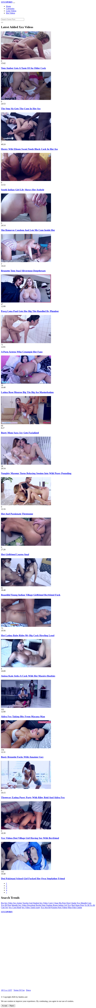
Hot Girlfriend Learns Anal (15, 554)
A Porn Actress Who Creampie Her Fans (21, 351)
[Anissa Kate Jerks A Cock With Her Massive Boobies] (26, 667)
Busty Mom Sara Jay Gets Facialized (20, 432)
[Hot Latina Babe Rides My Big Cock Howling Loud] (26, 626)
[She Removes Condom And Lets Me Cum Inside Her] (26, 221)
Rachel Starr (41, 905)
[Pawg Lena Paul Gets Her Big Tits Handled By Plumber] (26, 302)
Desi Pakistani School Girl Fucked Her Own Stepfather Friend (33, 878)
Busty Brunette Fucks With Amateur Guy (22, 757)
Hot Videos (10, 13)
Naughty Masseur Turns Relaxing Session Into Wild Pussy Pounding (36, 473)
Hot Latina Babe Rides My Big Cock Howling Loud (27, 635)
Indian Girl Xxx (64, 905)
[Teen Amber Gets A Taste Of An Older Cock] (26, 59)
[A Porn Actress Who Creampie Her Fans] (26, 342)
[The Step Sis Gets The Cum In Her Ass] (26, 99)
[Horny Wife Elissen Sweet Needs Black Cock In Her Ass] (26, 140)
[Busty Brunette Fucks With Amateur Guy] (26, 748)
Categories (10, 8)
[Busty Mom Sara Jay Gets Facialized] (26, 423)
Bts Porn (62, 903)
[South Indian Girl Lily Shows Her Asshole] (26, 180)
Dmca (28, 990)
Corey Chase (53, 903)
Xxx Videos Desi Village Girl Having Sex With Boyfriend (30, 838)
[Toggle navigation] (14, 2)
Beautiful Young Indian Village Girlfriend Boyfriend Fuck (30, 595)
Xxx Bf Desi (6, 905)
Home (8, 6)
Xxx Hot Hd (46, 907)
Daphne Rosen (52, 905)
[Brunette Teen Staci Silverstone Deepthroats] (26, 261)
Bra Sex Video (7, 903)
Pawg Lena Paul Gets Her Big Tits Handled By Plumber (30, 311)
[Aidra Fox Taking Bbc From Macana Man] (26, 707)
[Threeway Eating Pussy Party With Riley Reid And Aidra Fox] (26, 788)
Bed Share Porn (78, 905)
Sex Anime (17, 903)
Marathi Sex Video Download (23, 905)
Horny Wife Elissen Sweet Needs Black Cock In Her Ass (29, 149)
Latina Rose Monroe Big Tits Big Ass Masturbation (27, 392)
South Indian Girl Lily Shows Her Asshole (22, 189)
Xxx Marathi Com (84, 903)
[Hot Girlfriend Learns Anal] (26, 545)
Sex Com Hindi (15, 907)
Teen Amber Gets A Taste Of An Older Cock (23, 68)
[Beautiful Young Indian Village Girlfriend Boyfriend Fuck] (26, 586)
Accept (4, 1006)
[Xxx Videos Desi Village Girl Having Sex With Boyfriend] (26, 829)
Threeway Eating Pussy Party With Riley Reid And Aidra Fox (33, 797)
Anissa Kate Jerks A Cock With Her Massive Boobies (28, 676)
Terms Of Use (19, 990)
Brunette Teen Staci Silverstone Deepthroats (23, 270)
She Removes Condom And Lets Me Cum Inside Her (28, 230)
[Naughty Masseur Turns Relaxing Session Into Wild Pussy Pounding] (26, 464)
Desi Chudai (71, 903)
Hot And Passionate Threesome (17, 513)
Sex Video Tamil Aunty (31, 907)
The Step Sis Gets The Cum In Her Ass (20, 108)
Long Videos (11, 11)
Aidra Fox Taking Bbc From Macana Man (23, 716)
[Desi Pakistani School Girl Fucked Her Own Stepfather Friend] (26, 869)
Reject (12, 1006)
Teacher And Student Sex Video (35, 903)
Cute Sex (4, 907)
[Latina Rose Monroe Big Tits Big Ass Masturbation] (26, 383)
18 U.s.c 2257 (6, 990)
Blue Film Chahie (75, 907)
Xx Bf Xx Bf (89, 905)
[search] (2, 22)
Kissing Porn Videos (59, 907)
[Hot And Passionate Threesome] (26, 505)
